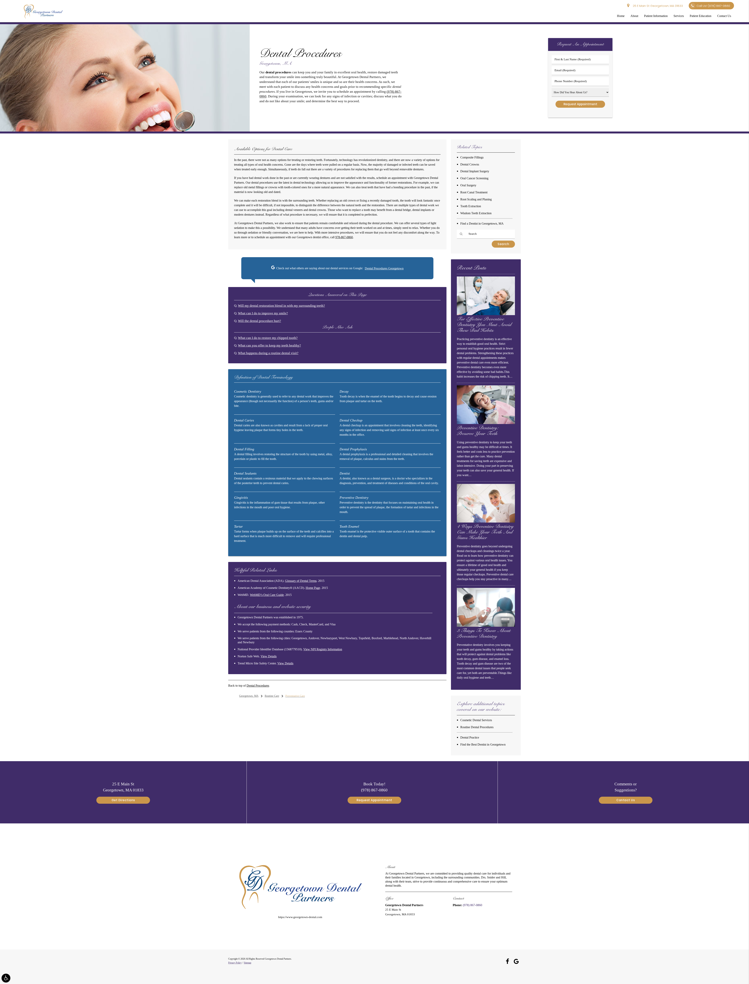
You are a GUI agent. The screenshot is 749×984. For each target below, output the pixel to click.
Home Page (313, 588)
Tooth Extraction (470, 206)
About (634, 16)
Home (621, 16)
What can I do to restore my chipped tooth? (268, 338)
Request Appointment (374, 800)
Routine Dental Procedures (476, 727)
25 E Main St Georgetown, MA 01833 (657, 6)
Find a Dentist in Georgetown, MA (482, 223)
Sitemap (247, 962)
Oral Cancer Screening (474, 178)
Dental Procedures (258, 685)
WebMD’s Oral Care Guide (267, 595)
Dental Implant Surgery (474, 171)
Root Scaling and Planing (476, 199)
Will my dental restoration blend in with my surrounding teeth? (281, 306)
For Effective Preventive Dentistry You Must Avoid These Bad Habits (484, 325)
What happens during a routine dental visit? (268, 353)
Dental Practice (469, 737)
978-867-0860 (344, 237)
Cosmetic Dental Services (476, 720)
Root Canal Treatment (473, 192)
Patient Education (700, 16)
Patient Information (656, 16)
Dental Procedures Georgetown (384, 268)
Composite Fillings (472, 157)
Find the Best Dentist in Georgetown (483, 744)
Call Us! (713, 6)
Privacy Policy (235, 962)
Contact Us (724, 16)
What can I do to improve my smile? (263, 313)
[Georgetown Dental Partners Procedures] (125, 130)
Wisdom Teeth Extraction (476, 213)
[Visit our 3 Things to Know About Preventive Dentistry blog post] (486, 626)
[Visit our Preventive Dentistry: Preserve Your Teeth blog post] (486, 423)
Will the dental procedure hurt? (259, 321)
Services (679, 16)
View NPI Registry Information (322, 649)
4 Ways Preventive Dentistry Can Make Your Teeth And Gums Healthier (485, 532)
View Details (269, 656)
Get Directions (123, 800)
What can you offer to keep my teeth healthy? (269, 345)
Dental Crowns (469, 164)
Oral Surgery (468, 185)
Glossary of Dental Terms (301, 581)
